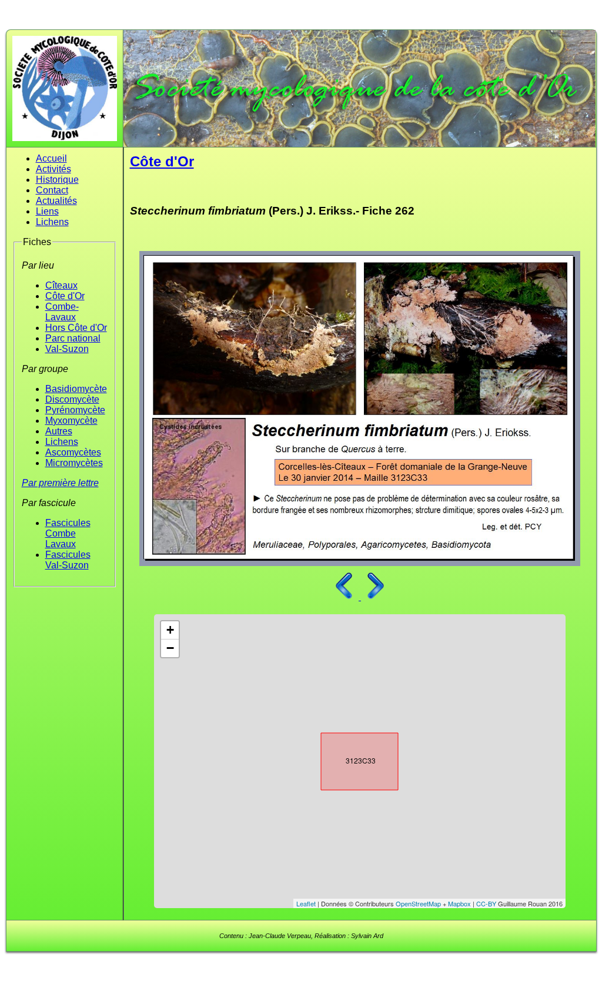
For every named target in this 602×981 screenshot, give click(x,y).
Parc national (73, 338)
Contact (52, 190)
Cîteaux (61, 285)
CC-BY (486, 903)
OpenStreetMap (418, 903)
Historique (57, 180)
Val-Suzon (67, 349)
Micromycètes (74, 463)
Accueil (51, 158)
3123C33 (349, 758)
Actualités (56, 201)
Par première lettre (60, 483)
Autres (58, 431)
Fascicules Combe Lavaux (68, 533)
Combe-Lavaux (62, 312)
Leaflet (306, 903)
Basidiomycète (76, 389)
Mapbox (459, 903)
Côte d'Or (65, 296)
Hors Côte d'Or (76, 328)
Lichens (52, 222)
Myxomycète (71, 421)
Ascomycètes (73, 452)
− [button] (170, 648)
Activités (53, 169)
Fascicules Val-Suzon (68, 560)
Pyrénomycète (75, 410)
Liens (47, 211)
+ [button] (170, 629)
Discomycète (72, 399)
